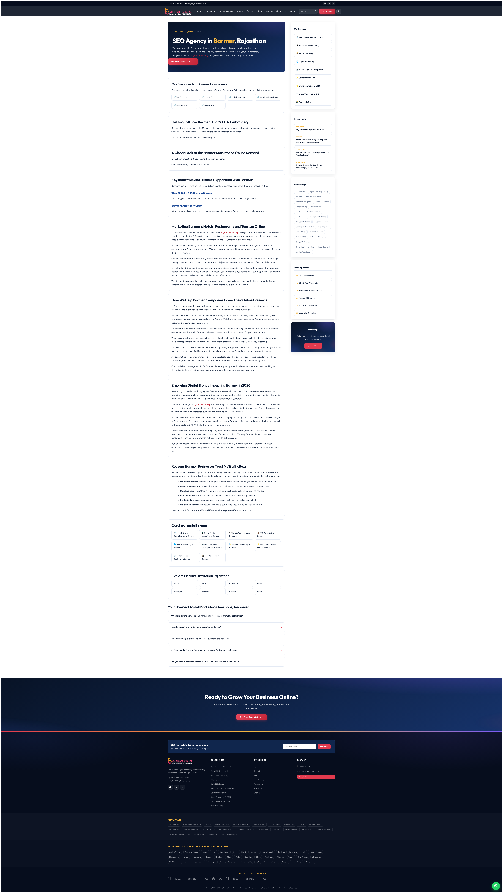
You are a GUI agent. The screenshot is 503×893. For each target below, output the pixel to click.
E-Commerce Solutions (220, 801)
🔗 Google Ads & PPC (182, 105)
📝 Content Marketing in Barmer (239, 546)
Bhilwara (205, 591)
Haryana (253, 852)
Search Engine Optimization (222, 767)
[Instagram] (329, 3)
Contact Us (313, 346)
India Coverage (226, 11)
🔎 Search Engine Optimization (309, 37)
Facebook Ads (301, 217)
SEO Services (300, 192)
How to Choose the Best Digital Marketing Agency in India (309, 165)
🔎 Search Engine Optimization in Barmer (184, 534)
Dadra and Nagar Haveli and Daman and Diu (236, 862)
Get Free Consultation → (183, 61)
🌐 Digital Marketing (305, 61)
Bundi (259, 591)
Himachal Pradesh (266, 852)
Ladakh (285, 862)
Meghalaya (197, 857)
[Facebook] (324, 3)
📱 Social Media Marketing (307, 45)
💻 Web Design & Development (309, 69)
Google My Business (303, 242)
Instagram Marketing (318, 217)
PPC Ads (299, 197)
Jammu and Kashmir (271, 862)
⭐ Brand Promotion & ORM (308, 86)
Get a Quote (327, 11)
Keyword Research (316, 232)
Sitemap (257, 793)
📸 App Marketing (304, 102)
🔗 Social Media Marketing (267, 97)
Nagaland (218, 857)
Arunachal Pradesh (191, 852)
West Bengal (173, 862)
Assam (205, 852)
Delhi (258, 862)
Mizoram (208, 857)
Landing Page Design (303, 252)
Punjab (238, 857)
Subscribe (324, 747)
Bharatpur (178, 591)
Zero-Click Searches (307, 313)
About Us (257, 771)
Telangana (280, 857)
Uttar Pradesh (303, 857)
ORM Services (316, 207)
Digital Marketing (217, 784)
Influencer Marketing (318, 237)
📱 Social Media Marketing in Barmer (210, 534)
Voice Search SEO (306, 275)
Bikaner (232, 591)
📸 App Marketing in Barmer (210, 557)
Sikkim (258, 857)
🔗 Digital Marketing (237, 97)
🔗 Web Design (208, 105)
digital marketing (199, 55)
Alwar (204, 583)
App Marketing (217, 806)
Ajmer (176, 583)
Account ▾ (290, 11)
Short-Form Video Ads (308, 283)
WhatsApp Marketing (308, 305)
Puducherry (310, 862)
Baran (259, 583)
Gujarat (243, 852)
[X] (333, 3)
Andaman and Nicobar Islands (192, 862)
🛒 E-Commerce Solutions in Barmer (182, 557)
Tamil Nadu (269, 857)
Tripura (291, 857)
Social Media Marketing (220, 771)
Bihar (213, 852)
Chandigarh (212, 862)
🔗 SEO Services (180, 97)
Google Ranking (301, 207)
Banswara (233, 583)
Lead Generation (322, 202)
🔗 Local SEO (207, 97)
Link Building (300, 232)
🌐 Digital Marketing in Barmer (183, 546)
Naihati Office (259, 788)
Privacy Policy (278, 888)
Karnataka (293, 852)
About (240, 11)
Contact (250, 11)
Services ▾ (210, 11)
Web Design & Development (222, 788)
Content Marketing (218, 793)
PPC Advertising (217, 780)
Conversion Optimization (305, 227)
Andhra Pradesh (175, 852)
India (181, 31)
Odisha (228, 857)
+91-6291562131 (176, 3)
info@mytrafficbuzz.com (196, 3)
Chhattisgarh (224, 852)
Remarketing (323, 247)
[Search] (315, 11)
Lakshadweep (296, 862)
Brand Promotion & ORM (221, 797)
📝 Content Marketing (305, 78)
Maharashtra (174, 857)
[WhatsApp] (496, 886)
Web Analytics (323, 227)
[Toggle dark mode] (338, 11)
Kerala (303, 852)
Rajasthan (189, 31)
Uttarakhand (316, 857)
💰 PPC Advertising (304, 53)
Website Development (304, 202)
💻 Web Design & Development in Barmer (212, 546)
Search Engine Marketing (305, 247)
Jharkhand (281, 852)
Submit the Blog (273, 11)
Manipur (186, 857)
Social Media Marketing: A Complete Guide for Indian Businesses (311, 139)
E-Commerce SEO (321, 222)
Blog (260, 11)
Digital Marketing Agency (319, 192)
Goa (234, 852)
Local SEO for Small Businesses (312, 290)
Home (198, 11)
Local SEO (299, 212)
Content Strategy (313, 212)
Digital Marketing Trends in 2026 (310, 128)
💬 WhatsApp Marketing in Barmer (239, 534)
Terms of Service (290, 888)
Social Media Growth (314, 197)
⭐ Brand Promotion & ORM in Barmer (266, 546)
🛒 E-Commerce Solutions (307, 94)
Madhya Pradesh (315, 852)
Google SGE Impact (307, 298)
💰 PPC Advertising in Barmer (266, 534)
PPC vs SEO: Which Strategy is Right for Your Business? (312, 152)
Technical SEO (301, 237)
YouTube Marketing (303, 222)
